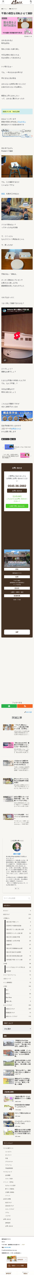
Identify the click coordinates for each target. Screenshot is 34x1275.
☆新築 (13, 439)
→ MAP (23, 1244)
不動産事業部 (9, 1168)
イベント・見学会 (8, 1182)
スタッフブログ (9, 1209)
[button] (29, 898)
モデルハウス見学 (10, 1185)
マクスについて (7, 1172)
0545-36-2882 (17, 486)
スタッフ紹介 (9, 1178)
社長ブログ (6, 439)
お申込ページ (16, 428)
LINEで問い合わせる (17, 506)
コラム (7, 1212)
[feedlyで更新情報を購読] (9, 706)
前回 (3, 193)
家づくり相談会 (9, 1189)
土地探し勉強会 (9, 1192)
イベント (7, 1195)
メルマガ (7, 1216)
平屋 (6, 1158)
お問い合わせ (17, 490)
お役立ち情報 (7, 1199)
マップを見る (17, 584)
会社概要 (7, 1175)
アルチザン (22, 121)
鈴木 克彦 (17, 854)
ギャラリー (8, 1155)
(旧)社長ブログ (9, 1206)
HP (17, 632)
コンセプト (8, 1151)
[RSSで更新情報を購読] (25, 706)
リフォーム (8, 1165)
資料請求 (7, 1223)
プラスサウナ (9, 1161)
